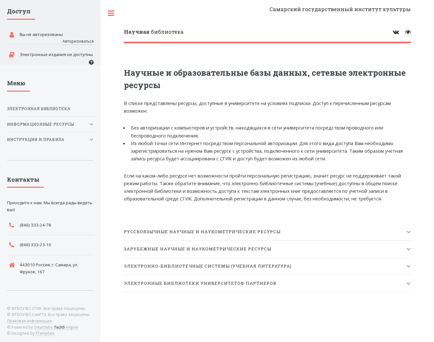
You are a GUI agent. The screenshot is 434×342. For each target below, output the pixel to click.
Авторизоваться (78, 41)
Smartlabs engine (56, 327)
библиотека (154, 31)
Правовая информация (29, 320)
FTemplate (45, 333)
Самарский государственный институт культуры (340, 9)
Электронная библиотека (39, 108)
